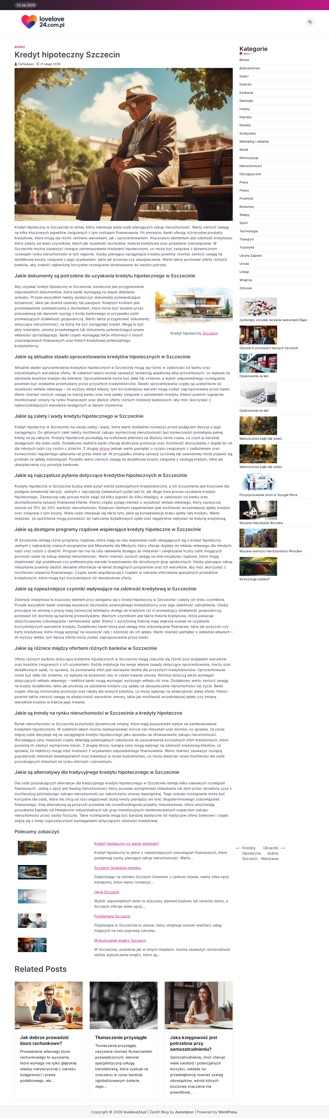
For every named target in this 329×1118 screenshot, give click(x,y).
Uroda (244, 264)
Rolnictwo (246, 207)
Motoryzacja (248, 158)
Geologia (246, 101)
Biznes (20, 47)
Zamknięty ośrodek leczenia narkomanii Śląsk (273, 320)
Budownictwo (249, 68)
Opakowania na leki (254, 376)
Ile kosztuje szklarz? (254, 579)
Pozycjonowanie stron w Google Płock (268, 495)
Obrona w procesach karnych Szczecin (268, 348)
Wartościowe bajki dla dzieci (260, 439)
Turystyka (246, 247)
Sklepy (244, 215)
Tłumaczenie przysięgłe (121, 1037)
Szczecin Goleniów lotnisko (117, 868)
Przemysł (246, 198)
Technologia (248, 231)
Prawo (244, 190)
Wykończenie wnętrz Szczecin (120, 940)
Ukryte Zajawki (250, 255)
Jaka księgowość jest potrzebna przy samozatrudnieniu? (193, 1043)
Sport (243, 223)
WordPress (227, 1112)
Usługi (244, 272)
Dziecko (245, 84)
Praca (243, 182)
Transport (246, 239)
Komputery (247, 133)
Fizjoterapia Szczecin (112, 916)
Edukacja (246, 92)
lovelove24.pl (135, 1112)
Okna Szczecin (106, 892)
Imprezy (245, 117)
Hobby (244, 109)
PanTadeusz (26, 64)
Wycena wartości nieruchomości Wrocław (270, 551)
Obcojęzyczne (250, 174)
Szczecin (210, 333)
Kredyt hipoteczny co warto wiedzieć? (126, 843)
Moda (243, 150)
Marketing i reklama (254, 141)
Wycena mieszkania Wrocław (261, 523)
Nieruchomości (250, 166)
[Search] (310, 21)
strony (104, 448)
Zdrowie (245, 288)
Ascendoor (184, 1112)
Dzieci (243, 76)
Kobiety (245, 125)
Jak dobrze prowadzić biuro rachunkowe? (44, 1040)
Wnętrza (245, 280)
